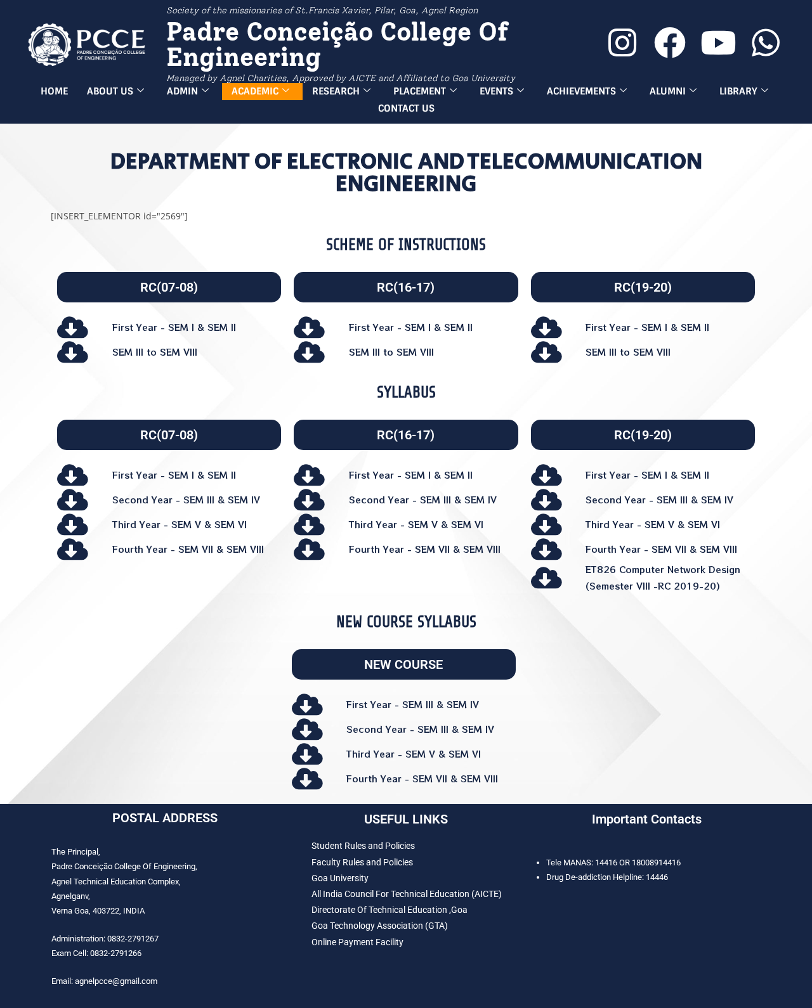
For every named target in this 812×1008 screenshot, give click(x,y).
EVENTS (496, 91)
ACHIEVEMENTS (581, 91)
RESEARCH (336, 91)
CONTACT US (406, 108)
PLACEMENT (419, 91)
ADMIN (182, 91)
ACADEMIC (255, 91)
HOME (54, 91)
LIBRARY (738, 91)
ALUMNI (668, 91)
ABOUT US (110, 91)
